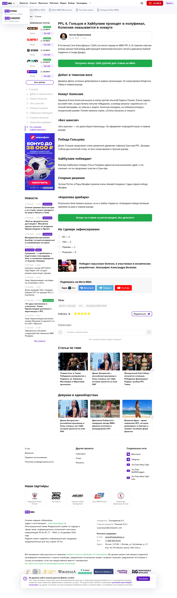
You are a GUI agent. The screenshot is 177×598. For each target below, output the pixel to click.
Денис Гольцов (67, 306)
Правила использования (36, 457)
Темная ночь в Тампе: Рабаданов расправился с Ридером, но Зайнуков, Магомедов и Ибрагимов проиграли (73, 378)
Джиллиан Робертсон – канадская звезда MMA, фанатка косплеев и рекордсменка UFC (103, 424)
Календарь (82, 3)
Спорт (78, 458)
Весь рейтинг (39, 82)
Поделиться (140, 314)
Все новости (39, 341)
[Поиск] (142, 3)
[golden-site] (49, 572)
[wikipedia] (67, 572)
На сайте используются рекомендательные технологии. (50, 563)
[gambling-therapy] (122, 572)
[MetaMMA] (32, 513)
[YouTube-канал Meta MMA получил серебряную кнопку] (36, 572)
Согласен (143, 579)
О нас (27, 448)
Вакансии (29, 453)
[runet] (27, 572)
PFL (81, 306)
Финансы (80, 463)
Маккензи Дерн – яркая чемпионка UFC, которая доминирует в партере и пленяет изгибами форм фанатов (136, 426)
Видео (63, 3)
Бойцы (71, 3)
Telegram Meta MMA (109, 10)
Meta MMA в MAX (37, 10)
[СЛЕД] (152, 370)
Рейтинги (54, 3)
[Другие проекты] (8, 3)
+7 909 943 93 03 (113, 540)
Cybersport (80, 454)
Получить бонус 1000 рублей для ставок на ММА (105, 63)
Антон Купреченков (80, 35)
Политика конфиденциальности (39, 462)
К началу (33, 89)
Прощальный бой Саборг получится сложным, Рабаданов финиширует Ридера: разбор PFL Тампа (136, 378)
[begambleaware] (104, 572)
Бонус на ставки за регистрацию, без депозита (105, 217)
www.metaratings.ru (56, 523)
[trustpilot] (85, 572)
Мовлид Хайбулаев (96, 306)
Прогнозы (43, 3)
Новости (24, 3)
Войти (169, 3)
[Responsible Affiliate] (141, 572)
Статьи (33, 3)
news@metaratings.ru (114, 537)
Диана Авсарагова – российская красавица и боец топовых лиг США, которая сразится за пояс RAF (104, 378)
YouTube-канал (86, 10)
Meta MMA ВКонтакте (62, 10)
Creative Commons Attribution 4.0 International (86, 554)
